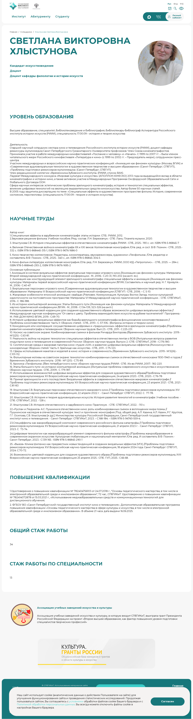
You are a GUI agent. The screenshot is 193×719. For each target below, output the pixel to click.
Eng (176, 4)
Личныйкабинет (177, 16)
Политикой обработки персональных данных (46, 704)
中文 (182, 4)
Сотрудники (26, 32)
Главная (13, 32)
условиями (76, 701)
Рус (169, 4)
